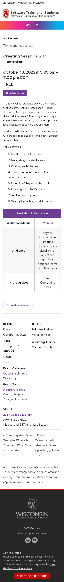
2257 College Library (17, 414)
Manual (48, 223)
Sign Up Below (15, 93)
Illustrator (21, 399)
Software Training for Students (35, 12)
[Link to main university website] (32, 519)
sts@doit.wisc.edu (35, 533)
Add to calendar (20, 304)
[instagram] (28, 540)
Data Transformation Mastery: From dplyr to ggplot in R (47, 445)
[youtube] (35, 540)
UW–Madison (23, 2)
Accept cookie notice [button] (32, 576)
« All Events (11, 38)
